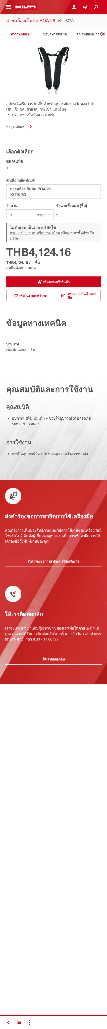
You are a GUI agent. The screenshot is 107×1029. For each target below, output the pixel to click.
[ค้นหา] (96, 6)
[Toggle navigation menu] (8, 6)
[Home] (25, 7)
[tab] (19, 34)
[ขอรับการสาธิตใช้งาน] (18, 1022)
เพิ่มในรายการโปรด (33, 296)
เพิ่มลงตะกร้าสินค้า (56, 282)
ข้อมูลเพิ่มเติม (15, 127)
